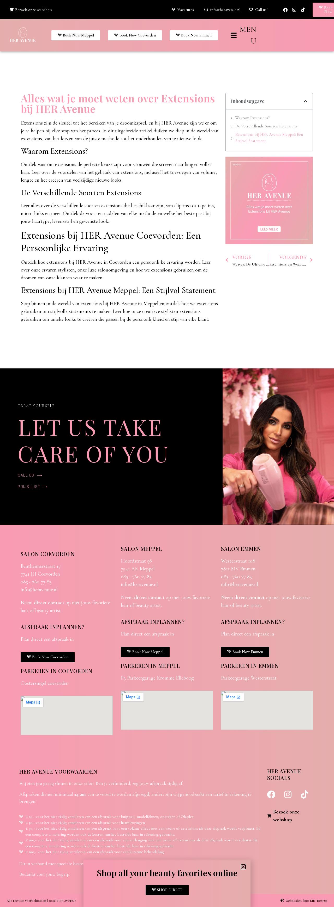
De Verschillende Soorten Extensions (266, 126)
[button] (305, 101)
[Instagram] (294, 9)
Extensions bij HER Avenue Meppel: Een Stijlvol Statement (269, 137)
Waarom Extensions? (252, 117)
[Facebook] (285, 9)
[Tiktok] (303, 9)
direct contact (49, 603)
